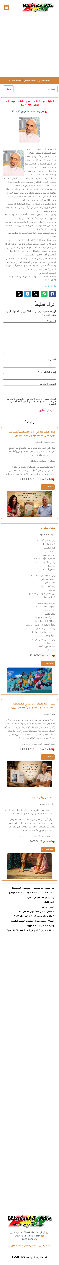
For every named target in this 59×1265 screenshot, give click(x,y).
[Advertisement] (29, 45)
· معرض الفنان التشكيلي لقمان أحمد (36, 912)
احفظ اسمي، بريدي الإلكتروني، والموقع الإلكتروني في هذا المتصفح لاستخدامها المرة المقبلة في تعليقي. (31, 401)
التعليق (51, 321)
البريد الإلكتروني (47, 372)
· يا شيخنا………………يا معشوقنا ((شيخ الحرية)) (32, 893)
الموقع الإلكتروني (47, 384)
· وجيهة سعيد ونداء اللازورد (41, 926)
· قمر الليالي (49, 902)
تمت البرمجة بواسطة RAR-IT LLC (29, 1258)
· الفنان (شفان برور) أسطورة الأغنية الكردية (33, 921)
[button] (6, 7)
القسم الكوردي (15, 80)
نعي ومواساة (37, 112)
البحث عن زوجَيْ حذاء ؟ (43, 798)
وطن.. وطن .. (48, 528)
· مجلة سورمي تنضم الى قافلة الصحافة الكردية (31, 930)
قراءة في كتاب (44, 479)
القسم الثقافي (30, 80)
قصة (49, 842)
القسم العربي (44, 80)
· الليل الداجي (48, 907)
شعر (49, 656)
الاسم (52, 359)
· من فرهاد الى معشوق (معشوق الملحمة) (33, 888)
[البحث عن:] (35, 89)
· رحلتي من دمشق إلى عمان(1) (40, 898)
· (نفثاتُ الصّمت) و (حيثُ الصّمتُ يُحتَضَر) (34, 916)
